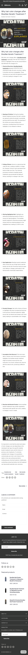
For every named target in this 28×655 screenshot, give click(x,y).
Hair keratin (17, 473)
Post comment (9, 527)
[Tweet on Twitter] (12, 477)
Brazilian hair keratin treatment (8, 473)
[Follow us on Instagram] (5, 567)
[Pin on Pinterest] (10, 477)
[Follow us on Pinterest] (8, 567)
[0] (25, 5)
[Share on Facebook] (7, 477)
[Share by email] (15, 477)
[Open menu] (2, 5)
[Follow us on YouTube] (11, 567)
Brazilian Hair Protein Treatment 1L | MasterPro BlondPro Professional (16, 579)
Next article (22, 486)
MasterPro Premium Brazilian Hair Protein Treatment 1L (17, 600)
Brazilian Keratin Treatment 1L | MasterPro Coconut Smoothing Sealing (17, 590)
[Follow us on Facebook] (2, 567)
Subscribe (14, 551)
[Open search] (19, 5)
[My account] (22, 5)
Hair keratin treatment (22, 473)
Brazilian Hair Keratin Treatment (8, 16)
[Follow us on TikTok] (13, 567)
